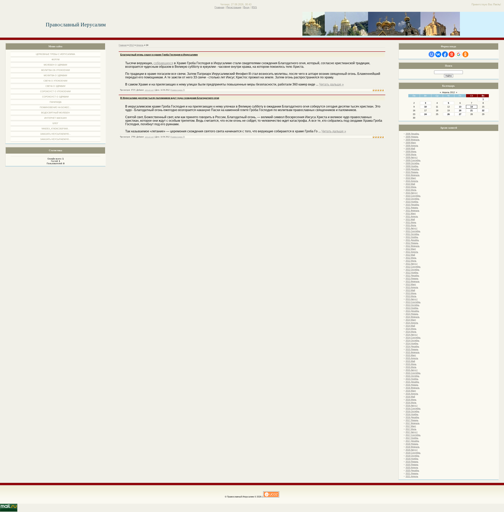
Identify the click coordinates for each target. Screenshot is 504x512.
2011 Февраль (412, 210)
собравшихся (163, 63)
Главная (219, 7)
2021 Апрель (412, 476)
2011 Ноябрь (412, 237)
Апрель (140, 45)
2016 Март (411, 391)
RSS (254, 7)
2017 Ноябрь (412, 438)
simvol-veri (149, 90)
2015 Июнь (411, 364)
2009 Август (412, 157)
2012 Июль (411, 261)
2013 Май (410, 290)
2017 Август (412, 432)
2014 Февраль (413, 317)
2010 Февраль (413, 175)
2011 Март (411, 213)
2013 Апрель (412, 287)
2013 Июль (411, 296)
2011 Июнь (411, 222)
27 (460, 114)
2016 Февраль (413, 388)
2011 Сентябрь (413, 231)
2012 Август (412, 263)
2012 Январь (412, 243)
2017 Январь (412, 420)
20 (460, 110)
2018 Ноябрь (412, 458)
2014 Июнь (411, 328)
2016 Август (412, 405)
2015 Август (412, 370)
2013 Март (411, 284)
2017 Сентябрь (413, 435)
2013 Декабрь (412, 311)
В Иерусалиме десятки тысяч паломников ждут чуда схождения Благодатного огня (169, 98)
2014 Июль (411, 331)
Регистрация (233, 7)
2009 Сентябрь (413, 160)
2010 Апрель (412, 181)
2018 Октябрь (412, 455)
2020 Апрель (412, 467)
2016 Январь (412, 385)
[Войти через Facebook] (445, 54)
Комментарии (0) (178, 137)
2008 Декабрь (412, 134)
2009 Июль (411, 154)
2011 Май (410, 219)
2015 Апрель (412, 358)
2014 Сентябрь (413, 337)
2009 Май (410, 148)
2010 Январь (412, 172)
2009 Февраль (413, 139)
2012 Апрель (412, 252)
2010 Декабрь (412, 204)
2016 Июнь (411, 399)
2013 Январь (412, 278)
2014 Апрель (412, 323)
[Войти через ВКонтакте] (438, 54)
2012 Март (411, 249)
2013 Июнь (411, 293)
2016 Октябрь (412, 411)
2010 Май (410, 184)
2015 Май (410, 361)
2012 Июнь (411, 258)
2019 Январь (412, 461)
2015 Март (411, 355)
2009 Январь (412, 136)
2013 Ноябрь (412, 308)
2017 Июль (411, 429)
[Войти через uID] (432, 54)
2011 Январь (412, 207)
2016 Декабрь (412, 417)
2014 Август (412, 334)
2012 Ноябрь (412, 272)
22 (483, 110)
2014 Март (411, 320)
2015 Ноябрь (412, 379)
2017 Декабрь (412, 441)
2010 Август (412, 193)
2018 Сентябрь (413, 453)
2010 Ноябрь (412, 201)
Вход (246, 7)
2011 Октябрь (412, 234)
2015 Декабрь (412, 382)
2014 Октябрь (412, 340)
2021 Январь (412, 473)
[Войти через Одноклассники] (465, 54)
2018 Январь (412, 444)
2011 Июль (411, 225)
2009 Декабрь (412, 169)
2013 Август (412, 299)
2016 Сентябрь (413, 408)
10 (425, 107)
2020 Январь (412, 464)
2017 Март (411, 426)
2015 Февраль (413, 352)
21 (471, 110)
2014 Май (410, 326)
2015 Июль (411, 367)
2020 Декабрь (412, 470)
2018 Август (412, 450)
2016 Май (410, 396)
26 (448, 114)
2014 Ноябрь (412, 343)
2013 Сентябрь (413, 302)
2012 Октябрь (412, 269)
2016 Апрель (412, 393)
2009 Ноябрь (412, 166)
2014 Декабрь (412, 346)
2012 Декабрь (412, 275)
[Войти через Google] (458, 54)
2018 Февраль (413, 447)
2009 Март (411, 142)
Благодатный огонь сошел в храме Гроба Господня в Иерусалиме (159, 54)
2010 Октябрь (412, 199)
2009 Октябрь (412, 163)
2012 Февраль (413, 246)
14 (471, 107)
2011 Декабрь (412, 240)
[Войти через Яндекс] (452, 54)
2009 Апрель (412, 145)
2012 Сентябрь (413, 266)
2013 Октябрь (412, 305)
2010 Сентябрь (413, 196)
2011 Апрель (412, 216)
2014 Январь (412, 314)
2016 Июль (411, 402)
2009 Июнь (411, 151)
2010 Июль (411, 190)
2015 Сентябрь (413, 373)
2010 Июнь (411, 187)
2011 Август (411, 228)
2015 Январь (412, 349)
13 (460, 107)
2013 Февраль (413, 281)
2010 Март (411, 178)
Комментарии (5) (178, 90)
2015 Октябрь (412, 376)
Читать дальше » (331, 84)
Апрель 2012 (448, 92)
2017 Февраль (413, 423)
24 (425, 114)
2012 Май (410, 255)
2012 (131, 45)
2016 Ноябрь (412, 414)
